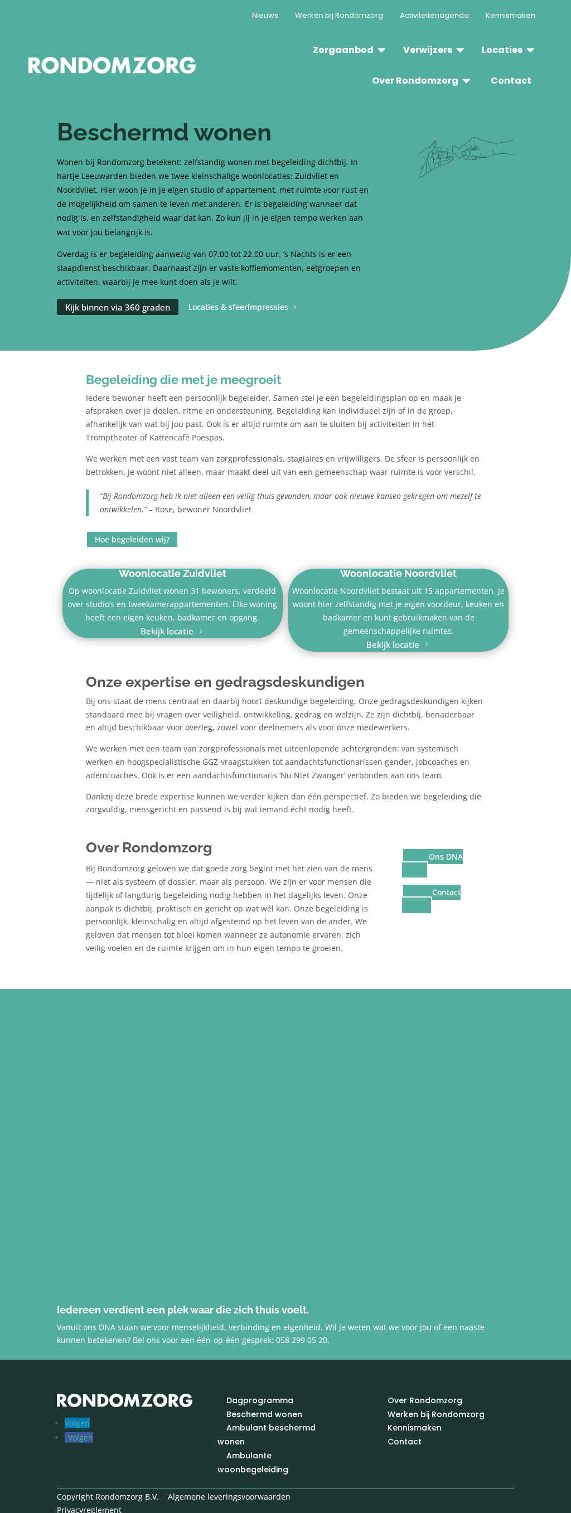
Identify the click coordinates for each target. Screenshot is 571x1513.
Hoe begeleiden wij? (132, 539)
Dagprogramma (259, 1400)
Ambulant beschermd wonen (266, 1435)
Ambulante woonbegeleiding (252, 1462)
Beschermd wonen (264, 1414)
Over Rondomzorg (425, 1400)
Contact (446, 892)
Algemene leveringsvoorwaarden (229, 1496)
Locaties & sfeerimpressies (238, 307)
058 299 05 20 (301, 1340)
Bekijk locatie (167, 631)
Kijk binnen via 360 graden (117, 307)
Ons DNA (446, 856)
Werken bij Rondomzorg (436, 1414)
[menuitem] (265, 15)
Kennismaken (415, 1428)
